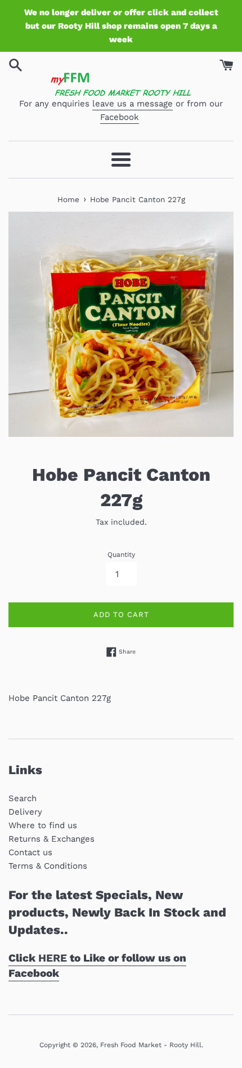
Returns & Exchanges (51, 839)
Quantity (121, 554)
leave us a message (132, 104)
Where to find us (42, 825)
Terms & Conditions (47, 866)
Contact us (30, 852)
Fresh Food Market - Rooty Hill (150, 1045)
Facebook (119, 117)
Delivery (25, 812)
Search (22, 798)
